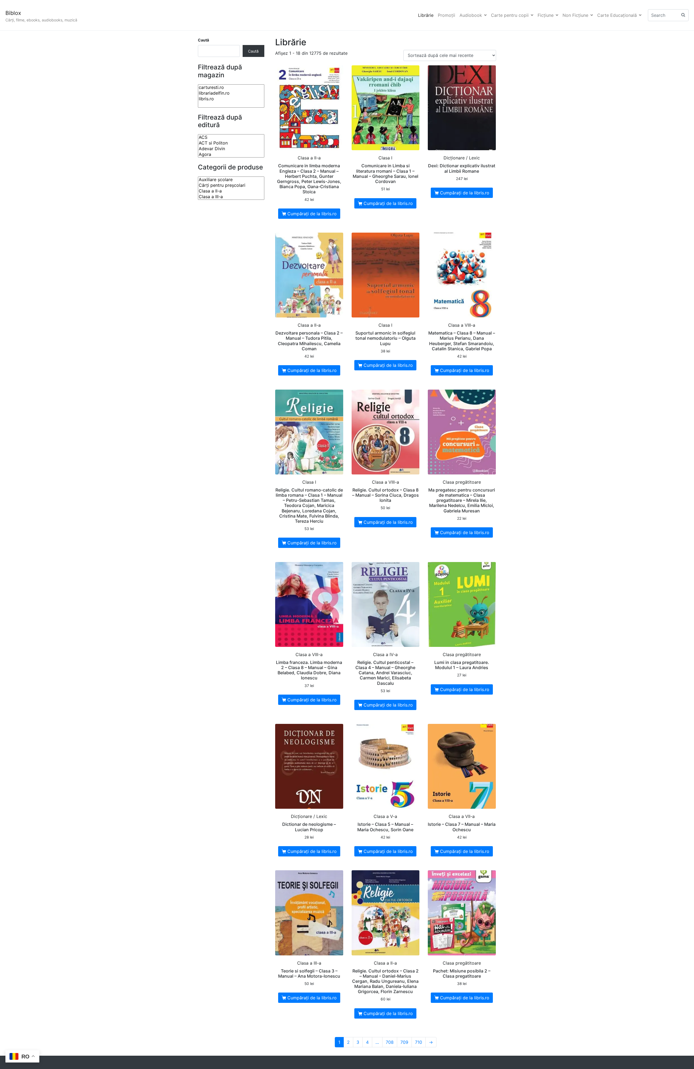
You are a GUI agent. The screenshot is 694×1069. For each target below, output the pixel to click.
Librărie (425, 15)
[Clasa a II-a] (231, 191)
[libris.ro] (231, 99)
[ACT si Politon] (231, 143)
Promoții (446, 15)
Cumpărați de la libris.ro (312, 213)
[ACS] (231, 137)
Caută (203, 40)
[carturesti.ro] (231, 87)
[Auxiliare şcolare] (231, 179)
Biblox (13, 13)
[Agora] (231, 154)
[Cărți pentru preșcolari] (231, 185)
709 (404, 1042)
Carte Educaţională (617, 15)
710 (418, 1042)
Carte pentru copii (510, 15)
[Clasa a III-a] (231, 197)
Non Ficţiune (575, 15)
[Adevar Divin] (231, 149)
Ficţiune (546, 15)
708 (390, 1042)
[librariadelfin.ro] (231, 93)
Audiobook (471, 15)
